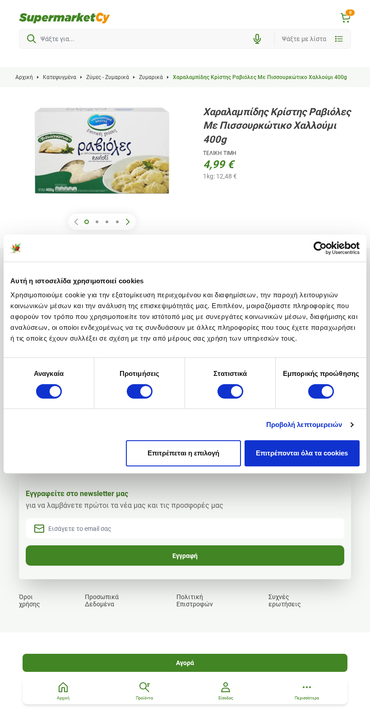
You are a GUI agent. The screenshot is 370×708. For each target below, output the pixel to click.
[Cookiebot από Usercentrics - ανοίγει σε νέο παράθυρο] (320, 248)
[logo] (64, 18)
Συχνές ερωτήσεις (284, 600)
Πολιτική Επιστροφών (194, 600)
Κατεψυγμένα (59, 77)
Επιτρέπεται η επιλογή (183, 453)
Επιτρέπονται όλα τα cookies (302, 453)
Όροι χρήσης (29, 600)
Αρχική (24, 77)
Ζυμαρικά (151, 77)
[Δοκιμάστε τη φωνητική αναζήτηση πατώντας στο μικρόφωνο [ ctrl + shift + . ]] (257, 38)
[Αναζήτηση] (31, 38)
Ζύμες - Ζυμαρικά (107, 77)
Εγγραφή (185, 555)
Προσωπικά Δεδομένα (102, 600)
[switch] (140, 391)
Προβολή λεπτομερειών (304, 424)
